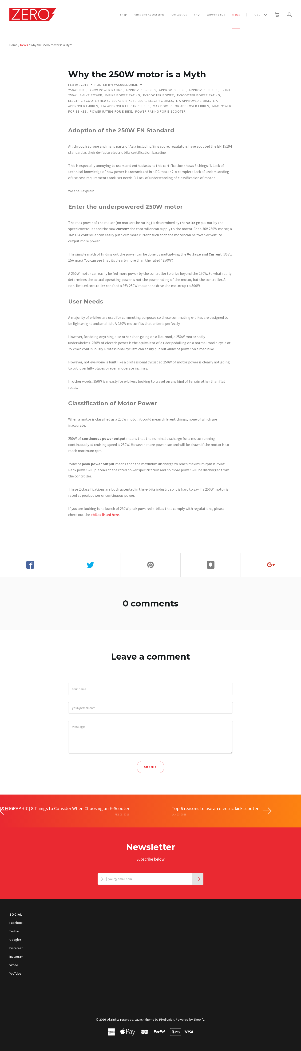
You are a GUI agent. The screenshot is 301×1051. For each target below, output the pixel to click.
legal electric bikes (155, 100)
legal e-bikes (123, 100)
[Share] (30, 565)
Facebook (16, 923)
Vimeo (13, 965)
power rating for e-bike (111, 111)
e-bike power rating (122, 95)
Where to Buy (216, 14)
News (236, 14)
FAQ (197, 14)
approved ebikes (203, 90)
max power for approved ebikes (181, 106)
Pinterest (16, 948)
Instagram (16, 956)
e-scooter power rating (198, 95)
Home (13, 45)
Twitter (14, 931)
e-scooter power (158, 95)
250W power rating (106, 90)
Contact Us (179, 14)
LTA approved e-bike (193, 100)
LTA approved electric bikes (125, 106)
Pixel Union (166, 1019)
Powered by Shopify (190, 1019)
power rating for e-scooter (160, 111)
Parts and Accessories (149, 14)
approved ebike (172, 90)
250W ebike (77, 90)
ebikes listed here (105, 514)
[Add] (271, 565)
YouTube (15, 973)
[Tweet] (90, 565)
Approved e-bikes (141, 90)
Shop (123, 14)
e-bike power (91, 95)
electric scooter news (88, 100)
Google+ (15, 939)
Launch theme (144, 1019)
